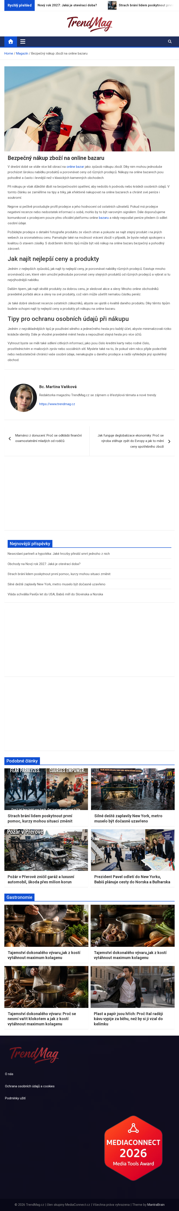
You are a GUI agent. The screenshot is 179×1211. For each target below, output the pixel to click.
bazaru (104, 218)
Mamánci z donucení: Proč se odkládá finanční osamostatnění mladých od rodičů (48, 438)
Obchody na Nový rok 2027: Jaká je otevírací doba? (44, 564)
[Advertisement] (89, 496)
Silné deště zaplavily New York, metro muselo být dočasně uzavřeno (56, 584)
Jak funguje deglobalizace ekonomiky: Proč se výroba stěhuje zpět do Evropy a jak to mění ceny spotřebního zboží (131, 441)
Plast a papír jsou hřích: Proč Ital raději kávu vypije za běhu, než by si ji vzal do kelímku (128, 1018)
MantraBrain (156, 1205)
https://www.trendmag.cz (57, 404)
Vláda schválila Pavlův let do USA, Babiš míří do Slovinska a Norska (55, 594)
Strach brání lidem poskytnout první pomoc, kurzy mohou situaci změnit (59, 574)
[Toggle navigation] (23, 41)
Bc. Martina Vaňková (58, 386)
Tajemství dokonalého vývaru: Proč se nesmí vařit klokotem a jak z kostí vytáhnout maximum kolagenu (42, 1018)
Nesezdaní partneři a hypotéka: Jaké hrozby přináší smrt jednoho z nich (59, 554)
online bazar (75, 167)
